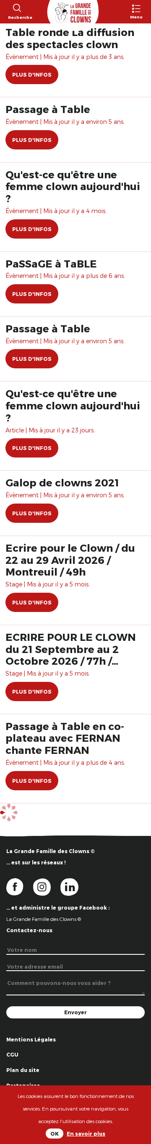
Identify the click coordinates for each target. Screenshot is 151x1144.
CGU (12, 1054)
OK (54, 1133)
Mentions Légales (31, 1039)
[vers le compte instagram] (47, 886)
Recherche (16, 17)
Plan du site (22, 1070)
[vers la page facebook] (19, 886)
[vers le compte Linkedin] (73, 886)
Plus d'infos (32, 74)
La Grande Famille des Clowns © (43, 919)
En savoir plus (86, 1133)
